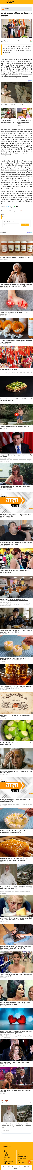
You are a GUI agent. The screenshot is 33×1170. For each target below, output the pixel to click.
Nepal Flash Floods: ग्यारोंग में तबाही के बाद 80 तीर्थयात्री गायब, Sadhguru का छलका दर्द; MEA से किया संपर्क (16, 1125)
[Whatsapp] (14, 207)
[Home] (3, 8)
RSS (19, 1160)
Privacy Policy (22, 1158)
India (3, 217)
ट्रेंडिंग (5, 1151)
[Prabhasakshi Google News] (31, 41)
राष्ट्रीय (6, 9)
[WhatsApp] (30, 32)
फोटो (5, 1153)
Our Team (21, 1162)
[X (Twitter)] (30, 28)
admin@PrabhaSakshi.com (8, 40)
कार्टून (5, 1159)
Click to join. (19, 211)
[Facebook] (30, 25)
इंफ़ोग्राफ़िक (7, 1157)
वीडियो (6, 1155)
